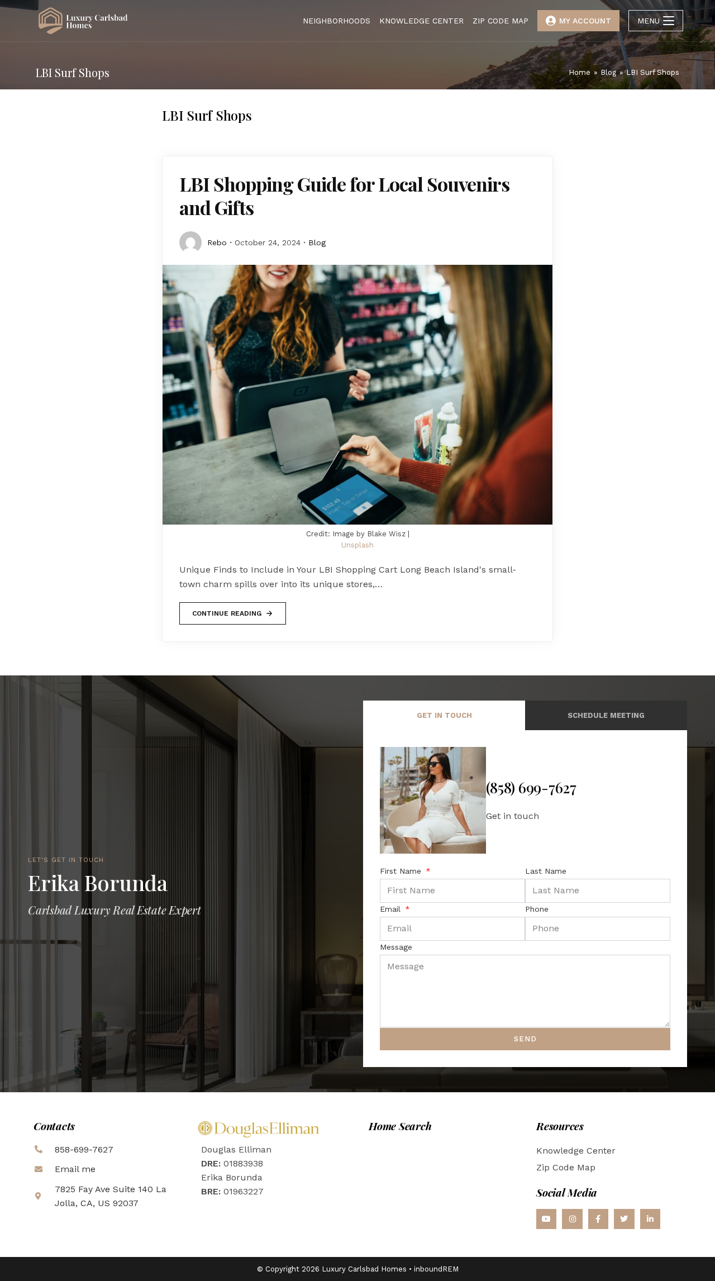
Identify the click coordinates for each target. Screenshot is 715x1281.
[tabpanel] (525, 898)
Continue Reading (226, 609)
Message (396, 946)
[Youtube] (546, 1219)
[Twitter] (624, 1219)
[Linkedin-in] (650, 1219)
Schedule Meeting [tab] (606, 715)
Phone (537, 908)
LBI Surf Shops (652, 72)
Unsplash (357, 545)
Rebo (217, 242)
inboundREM (436, 1269)
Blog (317, 242)
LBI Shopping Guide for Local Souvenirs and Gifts (344, 195)
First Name (402, 870)
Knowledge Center (576, 1150)
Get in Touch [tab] (444, 715)
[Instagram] (572, 1219)
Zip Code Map (565, 1167)
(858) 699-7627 (531, 787)
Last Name (545, 870)
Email (391, 908)
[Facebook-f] (598, 1219)
